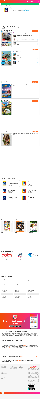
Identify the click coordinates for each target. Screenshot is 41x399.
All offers (2, 371)
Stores (4, 5)
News (2, 378)
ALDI (6, 5)
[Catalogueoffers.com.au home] (7, 1)
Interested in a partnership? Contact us (21, 368)
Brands (2, 372)
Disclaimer (18, 392)
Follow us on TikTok (13, 372)
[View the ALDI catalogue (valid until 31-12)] (6, 139)
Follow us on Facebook (13, 368)
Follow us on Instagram (13, 369)
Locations (9, 5)
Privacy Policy (30, 392)
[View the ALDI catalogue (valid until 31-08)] (6, 91)
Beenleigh (16, 343)
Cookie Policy (34, 392)
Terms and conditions (24, 392)
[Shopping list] (36, 1)
